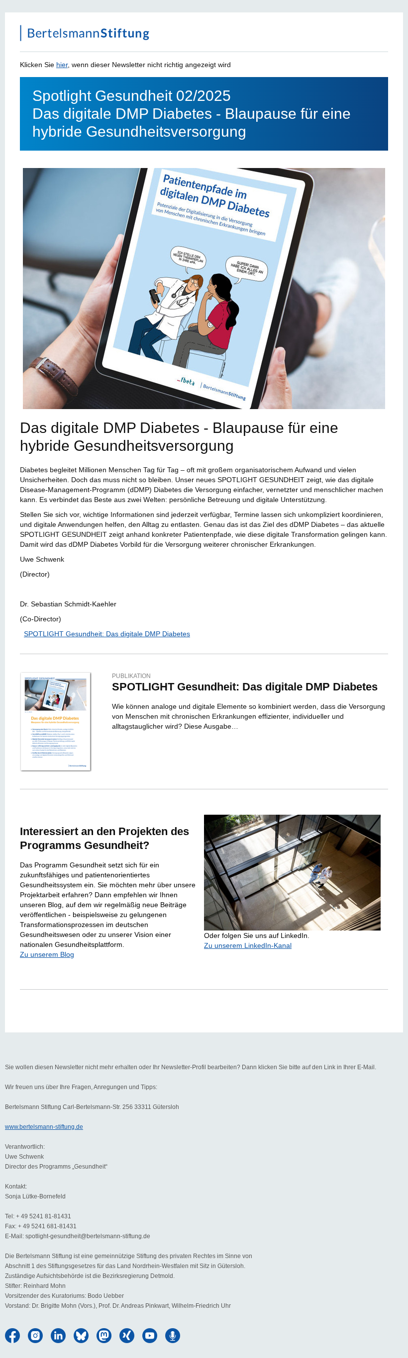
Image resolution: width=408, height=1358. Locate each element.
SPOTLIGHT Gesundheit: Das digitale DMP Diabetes (107, 634)
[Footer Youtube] (149, 1335)
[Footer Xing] (126, 1335)
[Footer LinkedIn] (58, 1335)
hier (62, 65)
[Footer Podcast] (172, 1335)
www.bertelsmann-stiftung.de (44, 1126)
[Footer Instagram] (35, 1335)
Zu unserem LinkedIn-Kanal (248, 945)
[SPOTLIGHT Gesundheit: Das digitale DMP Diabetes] (56, 721)
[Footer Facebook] (12, 1335)
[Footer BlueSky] (81, 1335)
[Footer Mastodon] (104, 1335)
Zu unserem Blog (47, 954)
